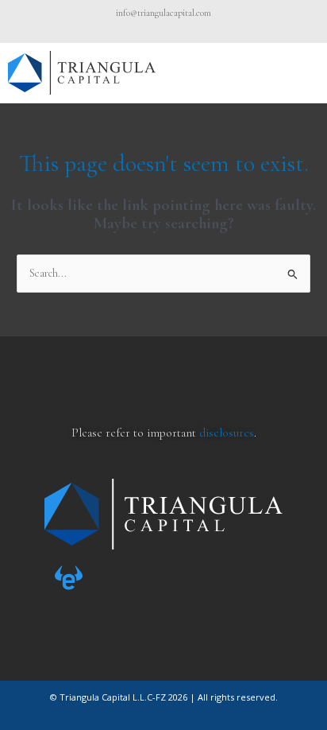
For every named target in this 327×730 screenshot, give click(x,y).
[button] (306, 72)
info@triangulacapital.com (163, 12)
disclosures (226, 432)
